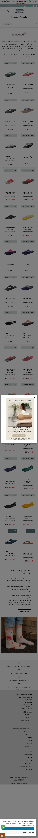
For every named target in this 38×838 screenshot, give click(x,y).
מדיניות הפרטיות (28, 833)
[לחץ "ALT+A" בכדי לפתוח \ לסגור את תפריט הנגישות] (2, 835)
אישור (18, 829)
